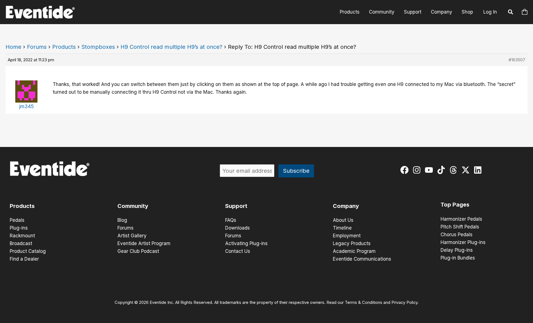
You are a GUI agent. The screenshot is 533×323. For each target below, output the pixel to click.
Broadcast (21, 243)
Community (381, 12)
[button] (511, 12)
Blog (122, 220)
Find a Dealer (24, 259)
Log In (490, 12)
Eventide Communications (362, 259)
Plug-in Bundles (458, 258)
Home (13, 47)
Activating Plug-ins (246, 243)
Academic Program (354, 251)
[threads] (454, 170)
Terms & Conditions (363, 302)
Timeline (342, 228)
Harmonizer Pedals (461, 219)
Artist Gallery (132, 235)
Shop (467, 12)
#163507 (517, 59)
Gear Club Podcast (138, 251)
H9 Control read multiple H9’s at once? (171, 47)
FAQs (230, 220)
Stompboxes (98, 47)
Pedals (17, 220)
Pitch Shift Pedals (460, 227)
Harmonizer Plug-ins (463, 242)
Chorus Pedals (456, 234)
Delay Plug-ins (457, 250)
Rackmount (22, 235)
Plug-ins (19, 228)
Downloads (237, 228)
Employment (347, 235)
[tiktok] (442, 170)
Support (412, 12)
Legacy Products (352, 243)
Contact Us (237, 251)
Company (441, 12)
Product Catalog (28, 251)
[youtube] (430, 170)
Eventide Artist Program (143, 243)
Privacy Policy (404, 302)
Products (349, 12)
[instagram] (418, 170)
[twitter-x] (466, 170)
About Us (343, 220)
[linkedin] (479, 170)
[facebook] (405, 170)
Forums (37, 47)
